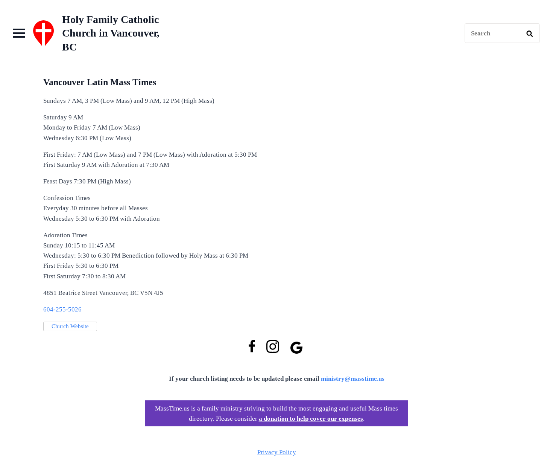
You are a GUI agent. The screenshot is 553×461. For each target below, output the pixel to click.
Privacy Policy (276, 452)
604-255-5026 (62, 309)
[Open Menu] (19, 33)
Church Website (70, 326)
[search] (529, 33)
